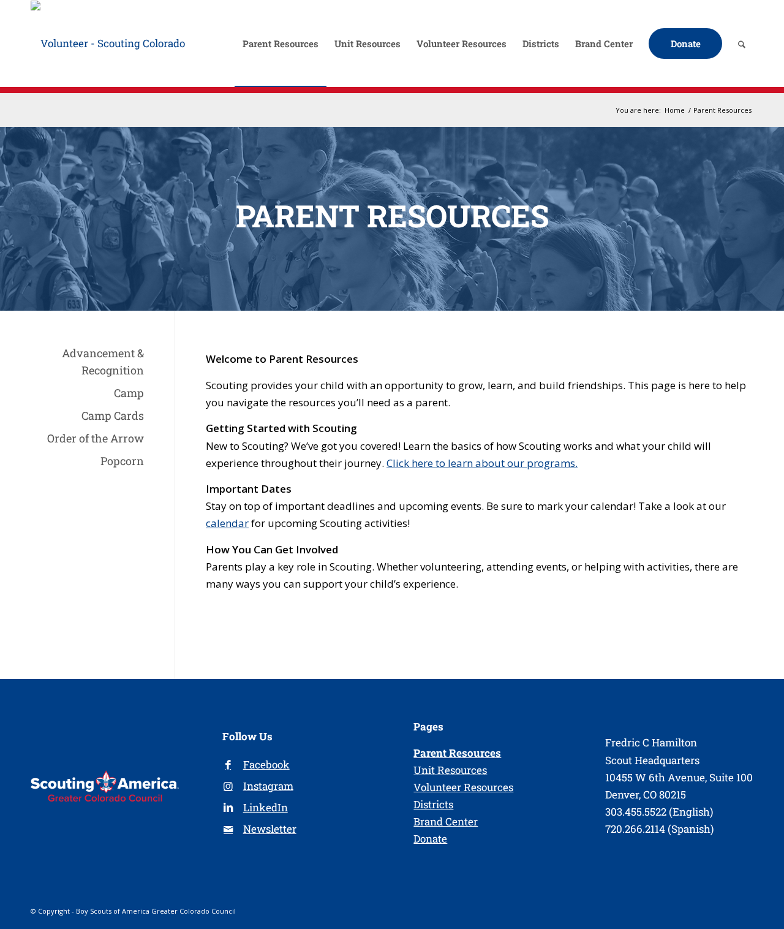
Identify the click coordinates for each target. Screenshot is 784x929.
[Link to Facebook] (228, 765)
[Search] (741, 43)
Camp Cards (112, 415)
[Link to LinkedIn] (228, 808)
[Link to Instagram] (228, 786)
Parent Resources (457, 753)
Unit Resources (450, 770)
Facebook (266, 764)
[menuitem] (280, 43)
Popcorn (122, 460)
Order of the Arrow (95, 438)
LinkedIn (265, 807)
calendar (227, 523)
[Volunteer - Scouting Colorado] (108, 43)
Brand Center (445, 821)
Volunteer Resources (463, 787)
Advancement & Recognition (103, 361)
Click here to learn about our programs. (482, 463)
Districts (433, 804)
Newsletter (269, 829)
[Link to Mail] (228, 829)
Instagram (268, 786)
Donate (430, 839)
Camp (129, 392)
